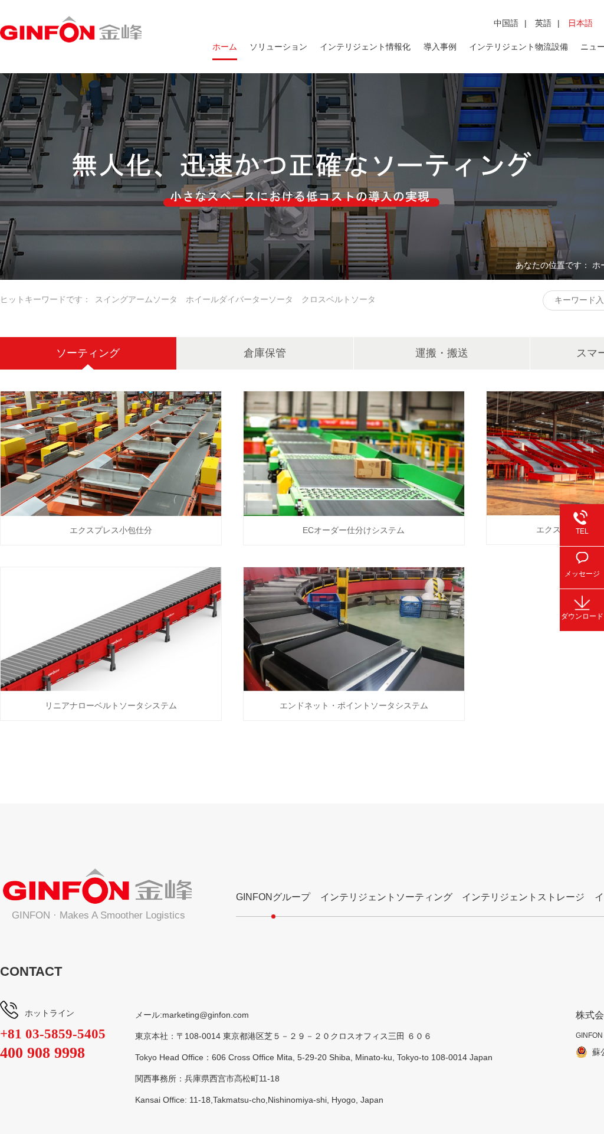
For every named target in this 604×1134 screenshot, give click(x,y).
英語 (543, 23)
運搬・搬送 (441, 353)
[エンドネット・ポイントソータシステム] (354, 629)
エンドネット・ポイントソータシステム (354, 705)
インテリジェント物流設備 (518, 46)
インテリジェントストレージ (523, 897)
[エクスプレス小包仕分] (111, 453)
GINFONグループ (273, 897)
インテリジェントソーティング (386, 897)
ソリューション (278, 46)
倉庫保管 (265, 353)
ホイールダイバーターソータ (239, 299)
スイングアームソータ (136, 299)
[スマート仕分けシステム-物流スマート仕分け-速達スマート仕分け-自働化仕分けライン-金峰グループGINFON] (71, 29)
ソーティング (88, 353)
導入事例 (440, 46)
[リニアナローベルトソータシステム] (111, 629)
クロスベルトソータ (338, 299)
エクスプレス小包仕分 (111, 530)
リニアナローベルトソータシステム (111, 705)
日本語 (580, 23)
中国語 (506, 23)
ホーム (224, 46)
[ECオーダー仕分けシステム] (354, 453)
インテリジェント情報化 (365, 46)
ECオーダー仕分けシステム (354, 530)
